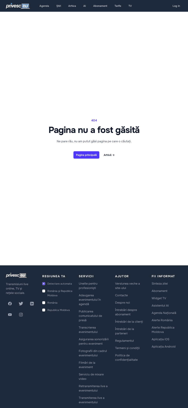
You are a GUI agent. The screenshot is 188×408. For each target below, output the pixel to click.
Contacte (121, 295)
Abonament (100, 6)
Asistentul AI (160, 305)
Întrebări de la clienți (129, 322)
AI (84, 6)
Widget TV (159, 298)
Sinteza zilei (160, 283)
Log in (176, 6)
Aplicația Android (164, 346)
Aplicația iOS (160, 339)
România (52, 302)
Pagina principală (86, 155)
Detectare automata (59, 283)
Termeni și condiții (127, 348)
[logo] (16, 275)
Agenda (44, 6)
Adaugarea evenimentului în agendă (90, 299)
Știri (58, 6)
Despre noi (122, 303)
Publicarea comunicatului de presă (90, 315)
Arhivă (109, 155)
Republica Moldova (58, 310)
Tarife (118, 6)
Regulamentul (124, 341)
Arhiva (72, 6)
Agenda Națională (164, 313)
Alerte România (162, 320)
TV (130, 6)
